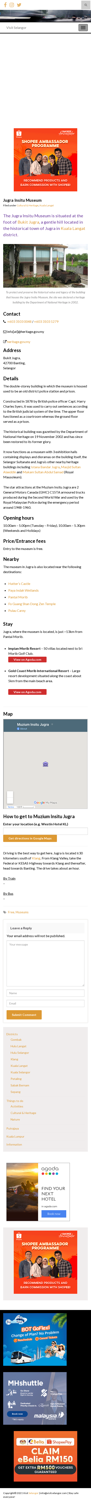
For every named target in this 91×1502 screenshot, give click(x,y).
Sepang (16, 1092)
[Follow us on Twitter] (19, 4)
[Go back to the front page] (45, 16)
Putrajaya (12, 1128)
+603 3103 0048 (19, 321)
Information (14, 1144)
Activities (17, 1106)
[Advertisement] (45, 81)
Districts (12, 1034)
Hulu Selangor (20, 1052)
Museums (22, 912)
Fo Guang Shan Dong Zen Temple (32, 604)
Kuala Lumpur (15, 1136)
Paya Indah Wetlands (23, 590)
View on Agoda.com (27, 659)
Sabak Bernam (20, 1085)
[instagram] (12, 4)
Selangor (34, 1493)
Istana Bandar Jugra (45, 467)
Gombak (16, 1039)
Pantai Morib (18, 597)
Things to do (14, 1101)
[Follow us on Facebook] (5, 4)
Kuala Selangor (20, 1072)
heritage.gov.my (18, 342)
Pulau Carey (17, 610)
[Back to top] (81, 1488)
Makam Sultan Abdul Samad (43, 472)
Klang (36, 858)
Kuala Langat (47, 205)
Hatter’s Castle (19, 584)
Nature (15, 1119)
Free (11, 912)
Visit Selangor (16, 27)
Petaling (16, 1078)
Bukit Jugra (28, 221)
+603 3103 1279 (46, 321)
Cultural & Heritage (28, 205)
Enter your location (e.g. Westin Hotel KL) (35, 824)
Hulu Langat (18, 1046)
